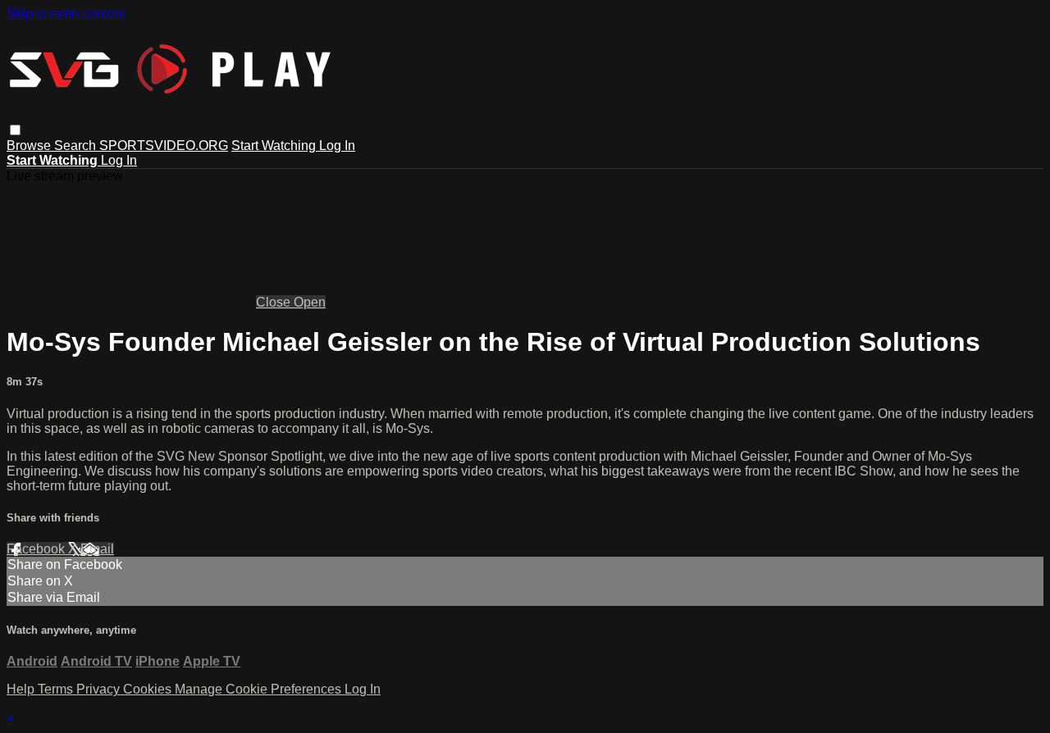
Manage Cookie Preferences (260, 689)
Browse (30, 146)
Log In (337, 146)
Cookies (149, 689)
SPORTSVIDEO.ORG (163, 146)
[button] (15, 130)
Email (97, 549)
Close (275, 302)
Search (76, 146)
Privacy (99, 689)
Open (310, 302)
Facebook (37, 549)
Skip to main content (66, 13)
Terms (57, 689)
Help (22, 689)
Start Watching (275, 146)
